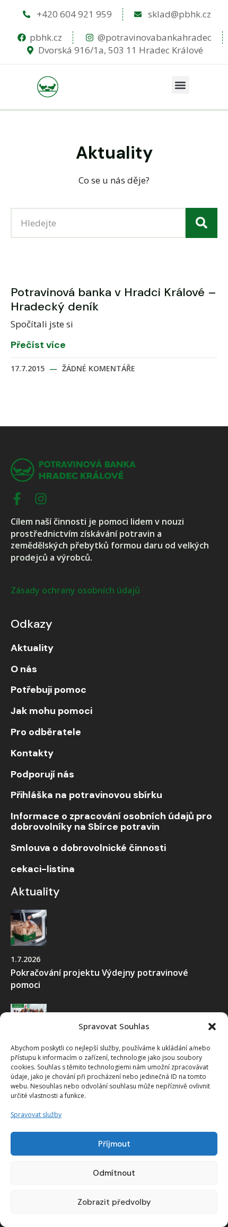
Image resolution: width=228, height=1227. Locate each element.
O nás (24, 669)
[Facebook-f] (17, 498)
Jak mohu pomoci (51, 711)
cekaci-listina (43, 869)
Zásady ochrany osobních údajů (75, 590)
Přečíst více (38, 345)
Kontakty (32, 753)
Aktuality (32, 648)
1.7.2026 (25, 959)
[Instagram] (40, 498)
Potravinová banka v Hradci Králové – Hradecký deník (113, 299)
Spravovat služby (36, 1114)
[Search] (201, 223)
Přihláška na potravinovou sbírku (86, 795)
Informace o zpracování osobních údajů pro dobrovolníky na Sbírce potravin (111, 821)
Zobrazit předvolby (114, 1202)
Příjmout (114, 1144)
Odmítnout (114, 1173)
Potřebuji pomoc (48, 690)
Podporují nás (42, 775)
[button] (212, 1026)
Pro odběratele (46, 732)
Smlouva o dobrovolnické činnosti (88, 848)
